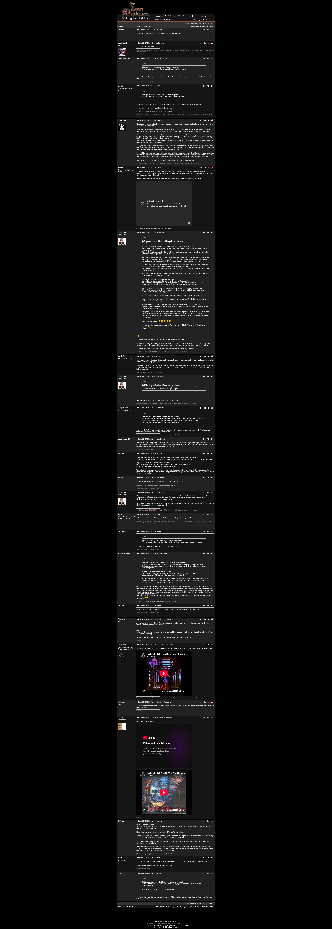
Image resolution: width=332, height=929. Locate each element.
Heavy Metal (165, 19)
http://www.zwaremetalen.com (165, 922)
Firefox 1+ (184, 925)
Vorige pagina (196, 26)
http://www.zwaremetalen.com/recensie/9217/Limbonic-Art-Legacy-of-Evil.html (163, 465)
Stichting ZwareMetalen (171, 927)
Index (157, 19)
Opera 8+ (176, 925)
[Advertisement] (183, 8)
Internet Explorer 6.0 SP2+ (162, 925)
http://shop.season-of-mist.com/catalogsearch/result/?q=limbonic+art (160, 832)
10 (213, 23)
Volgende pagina (208, 26)
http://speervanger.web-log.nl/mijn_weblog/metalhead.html (154, 228)
